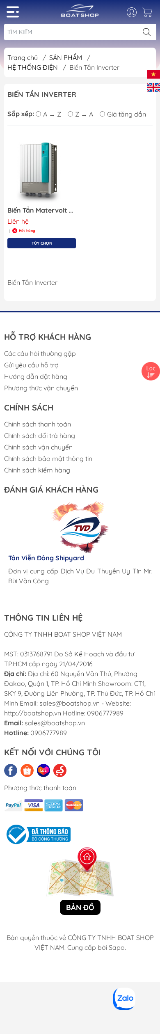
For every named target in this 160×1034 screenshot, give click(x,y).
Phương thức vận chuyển (41, 388)
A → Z (52, 114)
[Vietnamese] (153, 73)
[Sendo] (59, 770)
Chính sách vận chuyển (38, 447)
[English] (153, 87)
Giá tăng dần (126, 114)
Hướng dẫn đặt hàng (35, 376)
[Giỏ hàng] (148, 14)
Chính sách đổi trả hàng (39, 435)
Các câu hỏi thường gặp (40, 353)
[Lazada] (43, 770)
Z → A (84, 114)
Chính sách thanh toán (37, 424)
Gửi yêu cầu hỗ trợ (31, 365)
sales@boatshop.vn (55, 723)
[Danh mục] (13, 12)
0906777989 (48, 733)
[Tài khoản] (136, 12)
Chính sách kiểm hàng (37, 470)
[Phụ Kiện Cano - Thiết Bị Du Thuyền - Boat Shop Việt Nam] (80, 14)
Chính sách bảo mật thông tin (48, 458)
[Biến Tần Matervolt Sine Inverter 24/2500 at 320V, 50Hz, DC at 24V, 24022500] (41, 170)
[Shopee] (27, 770)
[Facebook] (10, 770)
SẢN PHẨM (66, 57)
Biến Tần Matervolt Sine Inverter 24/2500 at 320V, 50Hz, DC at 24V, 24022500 (41, 210)
